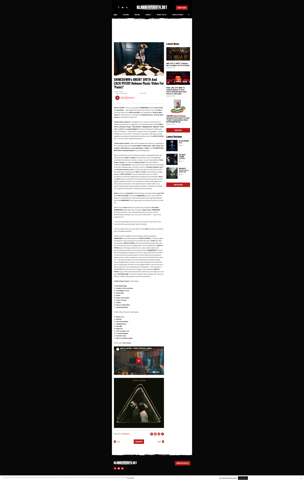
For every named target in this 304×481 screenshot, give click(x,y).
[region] (152, 478)
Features (126, 15)
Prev (118, 442)
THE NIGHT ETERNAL (182, 156)
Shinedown (126, 434)
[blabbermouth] (152, 9)
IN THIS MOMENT (184, 141)
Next (159, 442)
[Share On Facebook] (151, 434)
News (115, 15)
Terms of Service (177, 15)
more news (178, 130)
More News (138, 442)
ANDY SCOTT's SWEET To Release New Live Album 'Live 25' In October (178, 64)
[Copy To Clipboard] (162, 434)
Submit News (181, 8)
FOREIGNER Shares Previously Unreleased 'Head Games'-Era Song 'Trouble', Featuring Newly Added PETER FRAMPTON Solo (177, 119)
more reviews (178, 185)
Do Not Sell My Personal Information (228, 478)
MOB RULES (182, 168)
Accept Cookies (243, 478)
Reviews (137, 15)
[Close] (301, 478)
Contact (148, 15)
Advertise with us (183, 463)
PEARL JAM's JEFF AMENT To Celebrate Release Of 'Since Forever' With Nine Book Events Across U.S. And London (176, 91)
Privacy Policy (161, 15)
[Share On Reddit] (158, 434)
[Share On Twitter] (155, 434)
